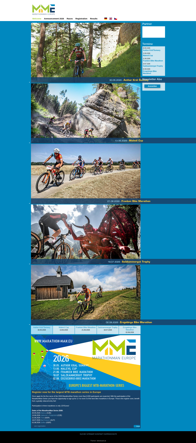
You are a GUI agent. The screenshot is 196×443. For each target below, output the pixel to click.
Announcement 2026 (54, 19)
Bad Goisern (45, 420)
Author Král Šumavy (41, 327)
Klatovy (43, 413)
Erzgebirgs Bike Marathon (129, 328)
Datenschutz (110, 434)
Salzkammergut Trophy (108, 327)
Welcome (36, 19)
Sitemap (90, 434)
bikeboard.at (101, 441)
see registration (39, 426)
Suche (83, 434)
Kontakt (99, 434)
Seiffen (43, 422)
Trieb (42, 418)
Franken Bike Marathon (86, 327)
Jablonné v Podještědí (48, 415)
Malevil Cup (64, 327)
